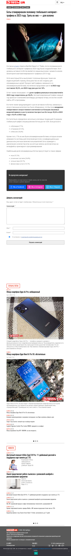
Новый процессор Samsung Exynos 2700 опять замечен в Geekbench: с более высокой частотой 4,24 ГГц (34, 504)
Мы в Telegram (55, 187)
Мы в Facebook (18, 187)
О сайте (9, 543)
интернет (9, 7)
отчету (16, 66)
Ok (36, 553)
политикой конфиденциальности (31, 237)
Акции (33, 546)
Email (9, 232)
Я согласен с (27, 237)
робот (23, 7)
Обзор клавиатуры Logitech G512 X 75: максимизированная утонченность (26, 422)
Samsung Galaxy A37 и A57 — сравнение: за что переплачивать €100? (25, 431)
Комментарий (11, 206)
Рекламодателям (11, 545)
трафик (27, 7)
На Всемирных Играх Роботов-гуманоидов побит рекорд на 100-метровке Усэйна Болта (30, 499)
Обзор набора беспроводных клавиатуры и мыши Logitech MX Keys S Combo (27, 413)
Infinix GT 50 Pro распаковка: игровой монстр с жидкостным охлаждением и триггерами (31, 426)
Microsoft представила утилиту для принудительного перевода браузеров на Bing (29, 495)
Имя (8, 228)
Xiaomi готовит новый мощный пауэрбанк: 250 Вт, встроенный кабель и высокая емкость (31, 513)
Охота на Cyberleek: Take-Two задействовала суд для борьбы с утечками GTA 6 (28, 508)
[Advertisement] (21, 268)
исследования (16, 7)
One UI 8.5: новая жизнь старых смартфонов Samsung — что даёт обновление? (28, 417)
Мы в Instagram (37, 187)
